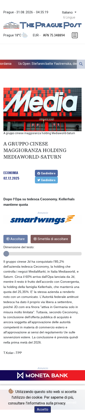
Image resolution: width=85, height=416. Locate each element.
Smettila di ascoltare (52, 239)
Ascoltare (17, 239)
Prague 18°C (12, 35)
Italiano (68, 12)
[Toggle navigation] (75, 35)
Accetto (42, 409)
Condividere (47, 173)
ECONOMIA (10, 172)
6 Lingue (69, 17)
